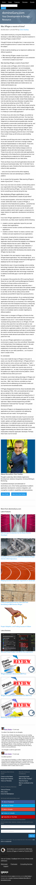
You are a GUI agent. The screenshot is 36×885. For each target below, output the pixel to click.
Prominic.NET (28, 851)
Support (6, 866)
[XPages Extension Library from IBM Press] (18, 664)
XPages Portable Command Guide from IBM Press (16, 695)
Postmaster (14, 864)
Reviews (25, 2)
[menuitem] (4, 2)
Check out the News (7, 776)
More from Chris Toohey (18, 494)
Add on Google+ (8, 809)
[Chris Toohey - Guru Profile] (18, 456)
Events (32, 2)
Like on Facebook (8, 802)
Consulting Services (26, 864)
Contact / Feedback (11, 859)
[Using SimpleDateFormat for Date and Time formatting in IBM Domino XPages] (18, 592)
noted (13, 876)
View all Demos (5, 789)
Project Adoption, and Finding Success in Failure (16, 626)
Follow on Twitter (8, 806)
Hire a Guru (4, 792)
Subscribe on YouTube (10, 817)
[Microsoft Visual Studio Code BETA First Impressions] (18, 642)
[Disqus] (18, 747)
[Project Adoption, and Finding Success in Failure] (18, 616)
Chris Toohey (24, 30)
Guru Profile (5, 494)
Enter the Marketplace (7, 794)
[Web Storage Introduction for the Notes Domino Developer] (18, 523)
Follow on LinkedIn (9, 813)
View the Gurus (23, 781)
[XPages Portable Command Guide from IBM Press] (18, 686)
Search (3, 8)
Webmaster (4, 864)
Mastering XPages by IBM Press (10, 717)
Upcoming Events (24, 776)
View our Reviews (6, 781)
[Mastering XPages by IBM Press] (18, 707)
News (10, 2)
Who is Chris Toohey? (25, 779)
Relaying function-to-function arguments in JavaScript (18, 581)
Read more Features (7, 779)
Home (4, 2)
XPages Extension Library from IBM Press (13, 674)
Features (17, 2)
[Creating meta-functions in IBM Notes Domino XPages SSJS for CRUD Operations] (18, 547)
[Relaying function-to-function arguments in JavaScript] (18, 571)
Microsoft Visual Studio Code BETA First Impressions (17, 652)
